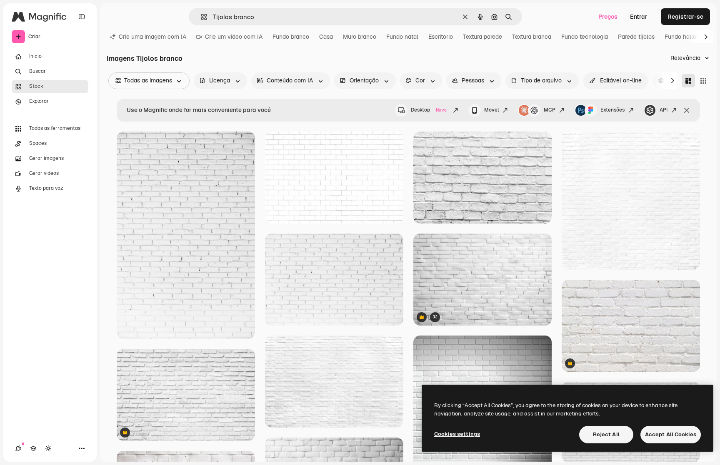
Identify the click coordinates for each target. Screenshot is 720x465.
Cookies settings (457, 434)
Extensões (612, 110)
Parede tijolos (636, 36)
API (664, 110)
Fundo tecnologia (584, 36)
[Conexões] (18, 448)
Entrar (639, 16)
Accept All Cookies (670, 434)
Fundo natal (402, 36)
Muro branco (359, 36)
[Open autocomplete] (200, 17)
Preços (608, 16)
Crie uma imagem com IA (152, 36)
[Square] (703, 80)
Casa (326, 36)
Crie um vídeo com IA (233, 36)
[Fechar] (686, 110)
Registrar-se (685, 16)
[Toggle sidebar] (81, 16)
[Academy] (33, 448)
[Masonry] (688, 80)
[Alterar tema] (48, 448)
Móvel (491, 110)
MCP (549, 110)
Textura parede (482, 36)
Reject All (606, 434)
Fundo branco (290, 36)
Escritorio (440, 36)
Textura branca (531, 36)
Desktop (429, 110)
